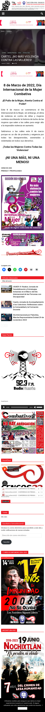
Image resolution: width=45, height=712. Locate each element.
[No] (42, 705)
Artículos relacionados (10, 278)
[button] (42, 14)
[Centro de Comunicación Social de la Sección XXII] (22, 5)
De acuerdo (22, 708)
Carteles (4, 52)
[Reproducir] (4, 407)
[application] (22, 407)
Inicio (19, 52)
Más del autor (7, 281)
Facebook (5, 501)
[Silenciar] (35, 407)
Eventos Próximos (12, 52)
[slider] (40, 407)
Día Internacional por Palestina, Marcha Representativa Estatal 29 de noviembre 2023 (28, 317)
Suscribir (6, 542)
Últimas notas (26, 52)
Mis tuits (4, 517)
